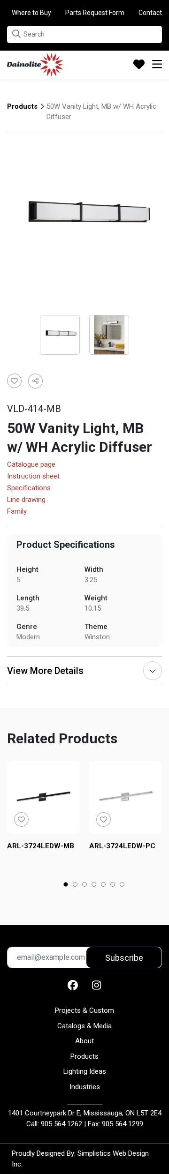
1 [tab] (66, 885)
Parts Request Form (94, 12)
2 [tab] (75, 885)
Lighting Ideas (84, 1071)
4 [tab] (94, 885)
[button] (16, 34)
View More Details (45, 670)
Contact (150, 12)
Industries (84, 1087)
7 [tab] (122, 885)
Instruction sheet (33, 476)
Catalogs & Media (84, 1026)
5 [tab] (103, 885)
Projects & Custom (84, 1010)
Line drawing (26, 500)
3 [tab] (85, 885)
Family (17, 512)
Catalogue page (31, 465)
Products (22, 106)
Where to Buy (31, 12)
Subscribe (124, 958)
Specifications (29, 488)
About (84, 1041)
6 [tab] (113, 885)
